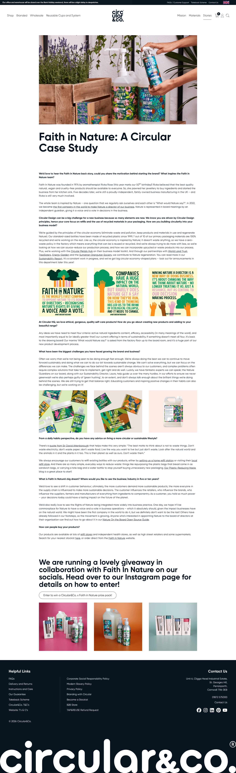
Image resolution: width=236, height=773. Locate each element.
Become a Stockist (77, 699)
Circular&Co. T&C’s (19, 704)
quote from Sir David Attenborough (69, 445)
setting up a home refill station (156, 460)
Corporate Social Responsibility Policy (88, 678)
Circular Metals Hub (82, 251)
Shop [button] (10, 15)
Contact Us (213, 2)
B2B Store (72, 704)
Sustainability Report (50, 258)
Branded (21, 15)
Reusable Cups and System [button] (63, 15)
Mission (181, 15)
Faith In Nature (117, 538)
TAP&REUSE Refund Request (83, 710)
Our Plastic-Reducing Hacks (180, 467)
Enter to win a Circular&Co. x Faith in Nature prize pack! (77, 595)
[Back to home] (118, 16)
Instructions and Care (21, 689)
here (77, 538)
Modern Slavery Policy (79, 683)
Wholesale (36, 15)
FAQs (11, 678)
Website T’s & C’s (18, 710)
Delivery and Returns (20, 683)
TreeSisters (45, 254)
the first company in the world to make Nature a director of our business (93, 206)
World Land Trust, (178, 251)
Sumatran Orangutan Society (95, 254)
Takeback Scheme (199, 2)
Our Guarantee (17, 694)
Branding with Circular (79, 694)
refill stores (86, 534)
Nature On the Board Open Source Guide (126, 519)
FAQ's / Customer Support (178, 2)
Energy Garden (60, 254)
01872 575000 (219, 697)
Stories (207, 15)
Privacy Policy (74, 689)
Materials (194, 15)
